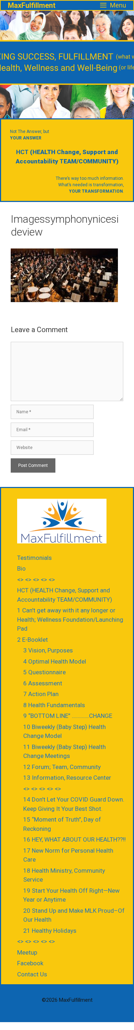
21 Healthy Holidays (49, 930)
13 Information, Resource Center (67, 777)
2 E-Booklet (32, 639)
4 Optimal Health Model (54, 661)
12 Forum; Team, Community (62, 766)
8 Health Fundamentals (54, 705)
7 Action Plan (41, 694)
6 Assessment (42, 683)
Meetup (27, 952)
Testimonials (34, 557)
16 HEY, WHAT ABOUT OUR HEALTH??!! (74, 839)
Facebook (30, 963)
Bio (21, 568)
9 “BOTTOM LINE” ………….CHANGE (67, 715)
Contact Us (32, 974)
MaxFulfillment (31, 5)
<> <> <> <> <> (36, 579)
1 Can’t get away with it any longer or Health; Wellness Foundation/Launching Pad (70, 619)
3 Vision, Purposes (48, 650)
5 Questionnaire (44, 672)
